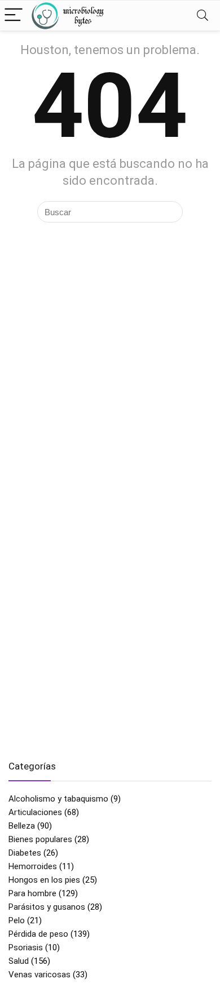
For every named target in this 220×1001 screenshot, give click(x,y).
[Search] (202, 15)
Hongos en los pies (44, 880)
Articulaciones (35, 812)
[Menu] (13, 15)
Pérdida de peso (38, 934)
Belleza (21, 826)
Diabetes (24, 853)
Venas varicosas (39, 974)
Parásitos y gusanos (46, 907)
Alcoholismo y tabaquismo (58, 799)
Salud (18, 961)
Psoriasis (25, 947)
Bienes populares (40, 839)
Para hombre (32, 893)
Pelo (16, 920)
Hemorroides (32, 866)
